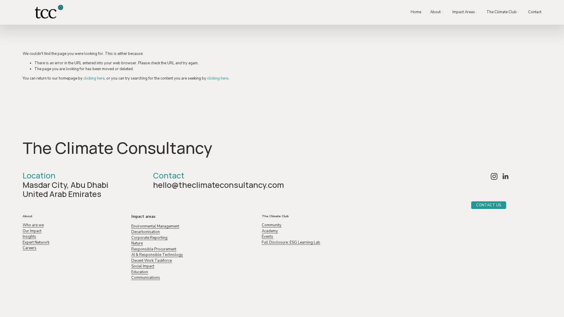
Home (416, 12)
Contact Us (488, 205)
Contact (534, 12)
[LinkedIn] (505, 176)
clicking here (94, 78)
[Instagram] (494, 176)
